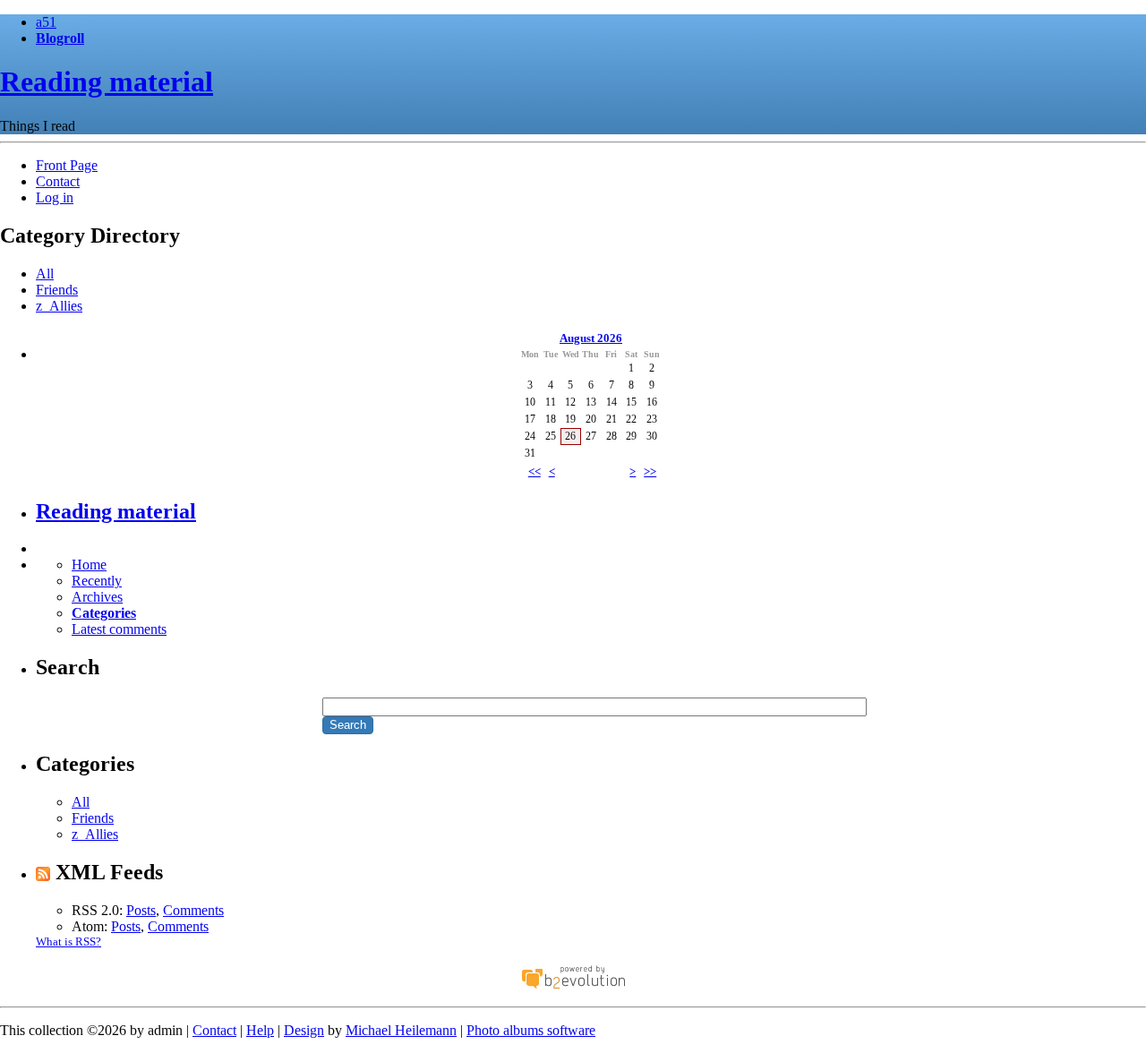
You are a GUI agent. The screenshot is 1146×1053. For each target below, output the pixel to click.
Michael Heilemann (401, 1030)
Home (89, 564)
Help (260, 1030)
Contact (58, 181)
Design (304, 1030)
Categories (104, 613)
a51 (46, 22)
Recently (97, 580)
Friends (57, 289)
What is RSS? (68, 941)
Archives (97, 596)
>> (650, 471)
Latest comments (119, 629)
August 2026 (591, 338)
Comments (193, 910)
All (45, 273)
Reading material (106, 81)
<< (534, 471)
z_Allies (59, 305)
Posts (141, 910)
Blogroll (60, 38)
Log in (54, 197)
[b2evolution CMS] (573, 987)
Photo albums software (530, 1030)
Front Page (67, 165)
